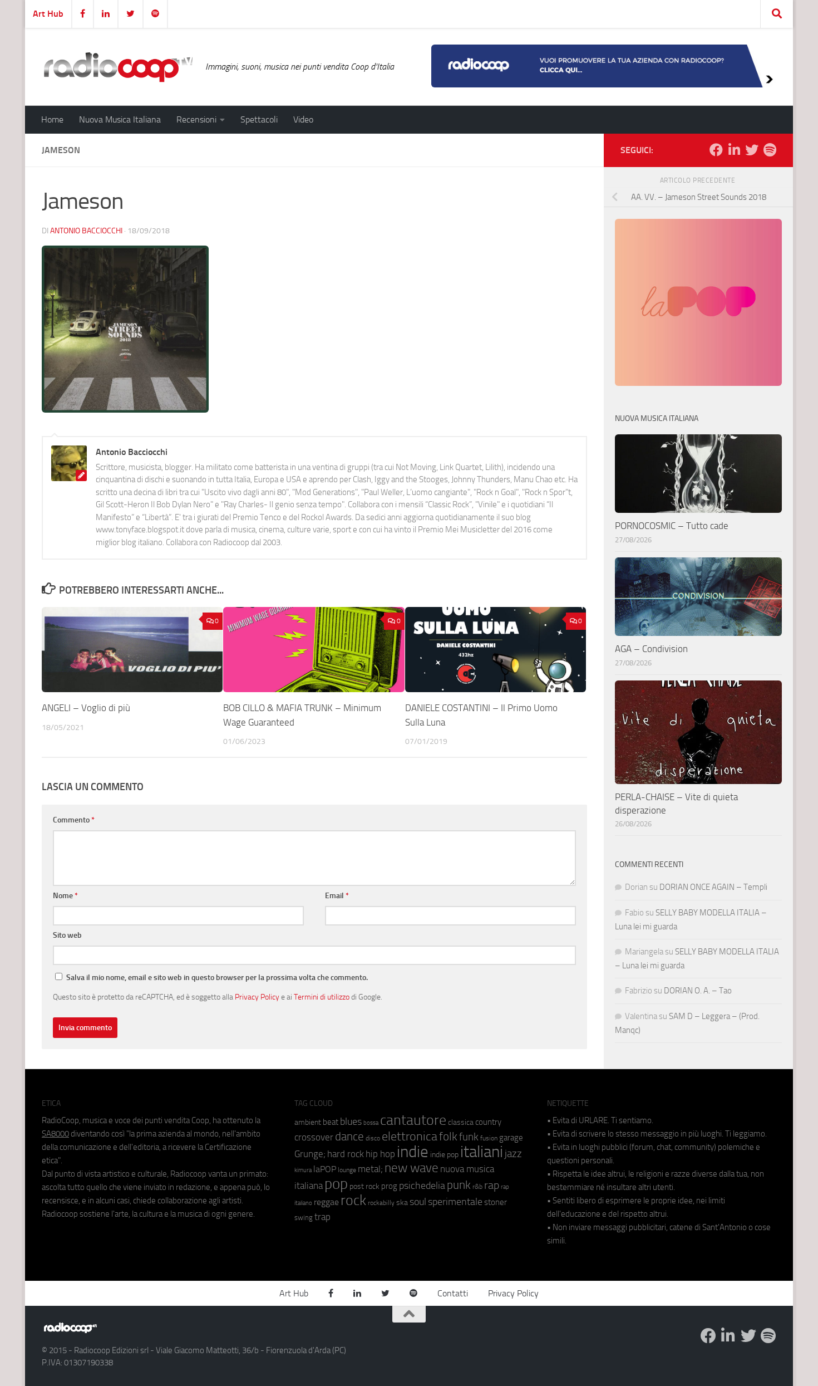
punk (459, 1185)
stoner (495, 1202)
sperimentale (455, 1202)
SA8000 (55, 1134)
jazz (513, 1154)
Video (303, 119)
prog (389, 1186)
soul (418, 1202)
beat (330, 1122)
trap (322, 1216)
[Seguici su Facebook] (716, 149)
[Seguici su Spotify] (769, 149)
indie (412, 1151)
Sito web (67, 935)
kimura (303, 1170)
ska (402, 1202)
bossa (370, 1123)
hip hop (380, 1153)
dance (349, 1136)
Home (52, 119)
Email (337, 895)
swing (303, 1217)
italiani (481, 1152)
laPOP (324, 1169)
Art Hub (48, 13)
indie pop (444, 1154)
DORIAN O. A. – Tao (698, 991)
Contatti (452, 1293)
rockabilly (381, 1203)
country (488, 1122)
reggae (326, 1202)
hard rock (345, 1154)
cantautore (413, 1120)
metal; (370, 1169)
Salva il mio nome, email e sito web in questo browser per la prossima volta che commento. (217, 977)
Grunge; (310, 1154)
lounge (347, 1170)
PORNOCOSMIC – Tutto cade (671, 525)
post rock (364, 1186)
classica (461, 1122)
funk (469, 1137)
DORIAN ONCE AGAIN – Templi (713, 887)
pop (336, 1184)
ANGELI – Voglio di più (86, 707)
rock (353, 1200)
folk (448, 1136)
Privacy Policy (257, 996)
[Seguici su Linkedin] (734, 149)
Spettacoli (259, 119)
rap (491, 1185)
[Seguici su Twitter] (751, 149)
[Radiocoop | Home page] (118, 67)
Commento (74, 820)
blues (351, 1121)
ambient (307, 1122)
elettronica (409, 1136)
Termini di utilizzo (321, 996)
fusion (488, 1138)
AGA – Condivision (651, 648)
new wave (411, 1168)
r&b (477, 1186)
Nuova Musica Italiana (120, 119)
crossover (313, 1137)
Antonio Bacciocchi (86, 231)
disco (373, 1138)
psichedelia (422, 1185)
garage (511, 1138)
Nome (65, 895)
